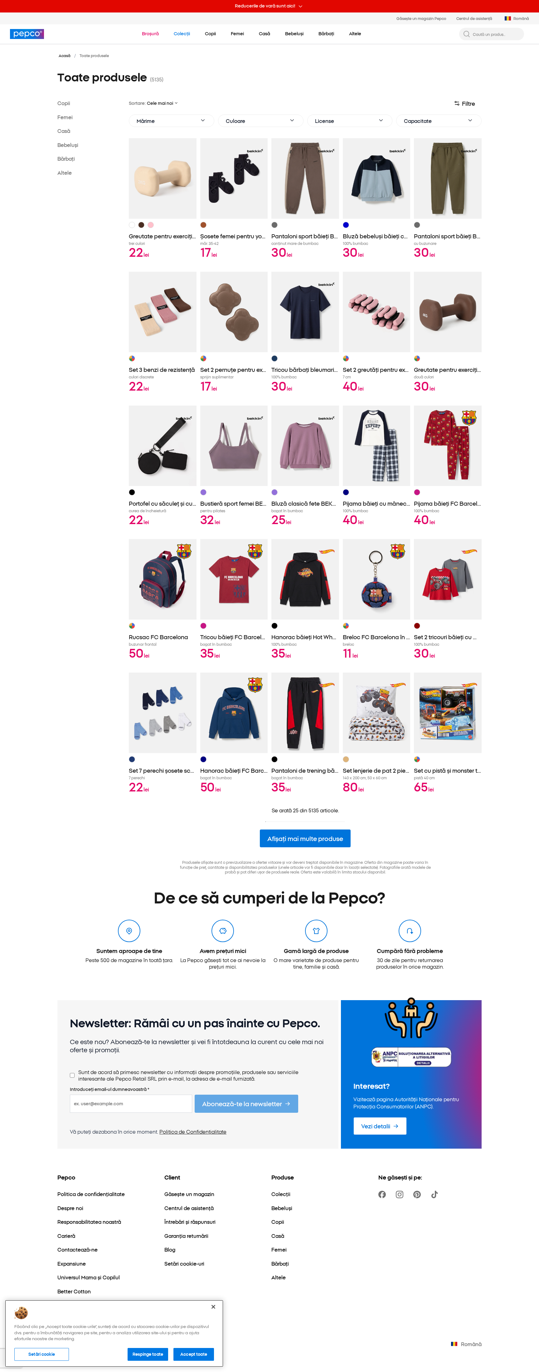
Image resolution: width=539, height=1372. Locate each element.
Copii (63, 103)
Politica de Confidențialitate (192, 1131)
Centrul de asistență (474, 18)
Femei (65, 117)
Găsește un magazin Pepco (421, 18)
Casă (63, 131)
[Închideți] (213, 1307)
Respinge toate (148, 1354)
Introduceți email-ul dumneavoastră (109, 1089)
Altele (64, 172)
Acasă (64, 55)
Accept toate (193, 1354)
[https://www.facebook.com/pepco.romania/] (383, 1194)
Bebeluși (67, 144)
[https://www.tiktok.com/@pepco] (436, 1194)
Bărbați (66, 158)
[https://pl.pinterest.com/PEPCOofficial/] (418, 1194)
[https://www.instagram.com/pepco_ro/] (401, 1194)
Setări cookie (41, 1354)
